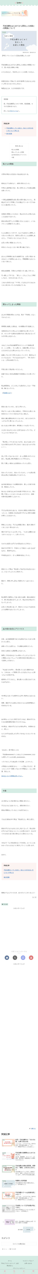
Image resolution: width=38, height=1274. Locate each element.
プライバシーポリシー (19, 1268)
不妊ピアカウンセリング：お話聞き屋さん (10, 1264)
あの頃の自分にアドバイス (19, 154)
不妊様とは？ (7, 393)
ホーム (10, 1260)
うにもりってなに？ (28, 1260)
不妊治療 (5, 904)
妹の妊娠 (9, 133)
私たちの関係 (15, 149)
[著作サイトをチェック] (7, 957)
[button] (34, 634)
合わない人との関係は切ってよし (12, 776)
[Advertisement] (19, 929)
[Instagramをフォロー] (23, 957)
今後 (13, 157)
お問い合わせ (28, 1263)
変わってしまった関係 (18, 152)
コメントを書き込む (19, 1244)
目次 (16, 146)
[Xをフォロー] (15, 957)
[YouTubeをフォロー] (31, 957)
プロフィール (13, 111)
